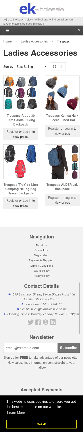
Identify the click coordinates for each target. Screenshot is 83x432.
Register (12, 131)
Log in (27, 131)
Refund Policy (41, 270)
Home (7, 41)
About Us (41, 245)
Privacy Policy (41, 275)
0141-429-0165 (51, 304)
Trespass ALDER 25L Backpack (62, 186)
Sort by (8, 66)
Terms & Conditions (41, 265)
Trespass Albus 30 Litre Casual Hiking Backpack (20, 119)
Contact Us (41, 250)
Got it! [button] (41, 424)
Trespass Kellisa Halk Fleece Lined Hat (62, 117)
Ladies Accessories (34, 41)
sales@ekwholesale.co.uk (48, 309)
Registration (41, 255)
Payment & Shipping (41, 260)
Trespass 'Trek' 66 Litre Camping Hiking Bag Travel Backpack (21, 188)
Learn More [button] (16, 413)
